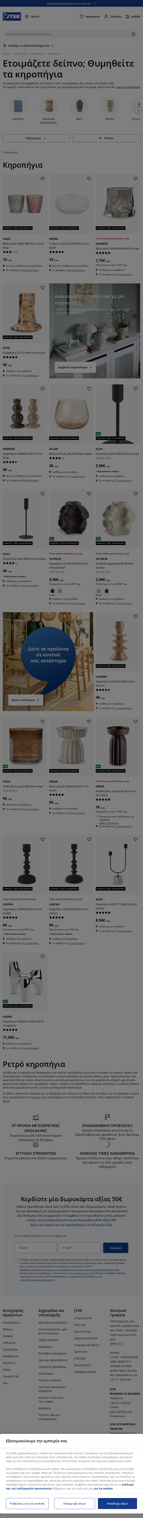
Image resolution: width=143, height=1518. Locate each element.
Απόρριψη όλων (74, 1503)
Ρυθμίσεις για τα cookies (27, 1503)
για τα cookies (103, 1488)
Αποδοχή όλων (117, 1503)
